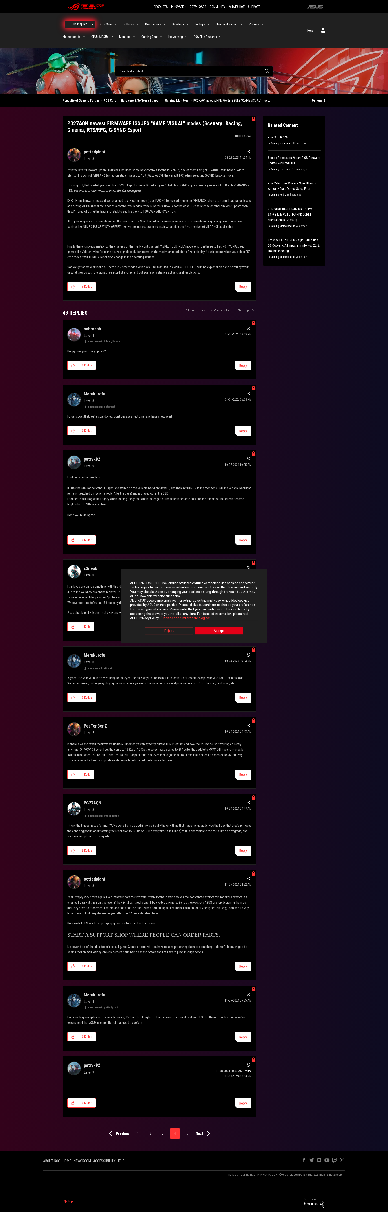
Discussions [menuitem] (153, 24)
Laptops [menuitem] (200, 24)
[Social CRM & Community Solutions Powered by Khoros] (314, 1202)
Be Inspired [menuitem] (80, 24)
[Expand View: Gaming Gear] (161, 37)
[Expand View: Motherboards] (84, 37)
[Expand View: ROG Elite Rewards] (220, 37)
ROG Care (110, 100)
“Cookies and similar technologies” (185, 618)
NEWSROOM (82, 1161)
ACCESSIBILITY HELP (109, 1161)
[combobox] (194, 71)
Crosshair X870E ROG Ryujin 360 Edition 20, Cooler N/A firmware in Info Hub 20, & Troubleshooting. (294, 245)
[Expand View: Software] (138, 24)
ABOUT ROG (51, 1161)
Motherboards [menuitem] (72, 37)
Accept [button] (219, 631)
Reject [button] (169, 631)
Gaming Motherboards (283, 226)
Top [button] (70, 1201)
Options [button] (317, 100)
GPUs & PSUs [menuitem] (99, 37)
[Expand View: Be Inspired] (92, 24)
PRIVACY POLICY (267, 1174)
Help (310, 30)
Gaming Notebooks (281, 143)
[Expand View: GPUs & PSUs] (112, 37)
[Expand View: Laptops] (208, 24)
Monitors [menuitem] (125, 37)
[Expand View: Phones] (262, 24)
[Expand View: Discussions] (164, 24)
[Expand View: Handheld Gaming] (241, 24)
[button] (73, 286)
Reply (243, 287)
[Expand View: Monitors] (134, 37)
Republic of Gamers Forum (81, 100)
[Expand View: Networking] (186, 37)
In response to (104, 341)
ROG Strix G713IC (278, 137)
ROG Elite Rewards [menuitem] (205, 37)
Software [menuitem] (128, 24)
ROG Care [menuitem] (106, 24)
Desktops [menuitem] (178, 24)
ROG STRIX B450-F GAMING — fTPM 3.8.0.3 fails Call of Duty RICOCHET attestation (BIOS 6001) (290, 214)
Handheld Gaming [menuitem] (227, 24)
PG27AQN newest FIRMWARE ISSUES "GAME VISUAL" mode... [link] (232, 100)
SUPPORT (254, 7)
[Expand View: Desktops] (187, 24)
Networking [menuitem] (175, 37)
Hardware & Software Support (140, 100)
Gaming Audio (278, 194)
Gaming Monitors (177, 100)
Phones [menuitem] (254, 24)
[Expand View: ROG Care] (115, 24)
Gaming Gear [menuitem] (149, 37)
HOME (66, 1161)
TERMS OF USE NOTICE (241, 1174)
